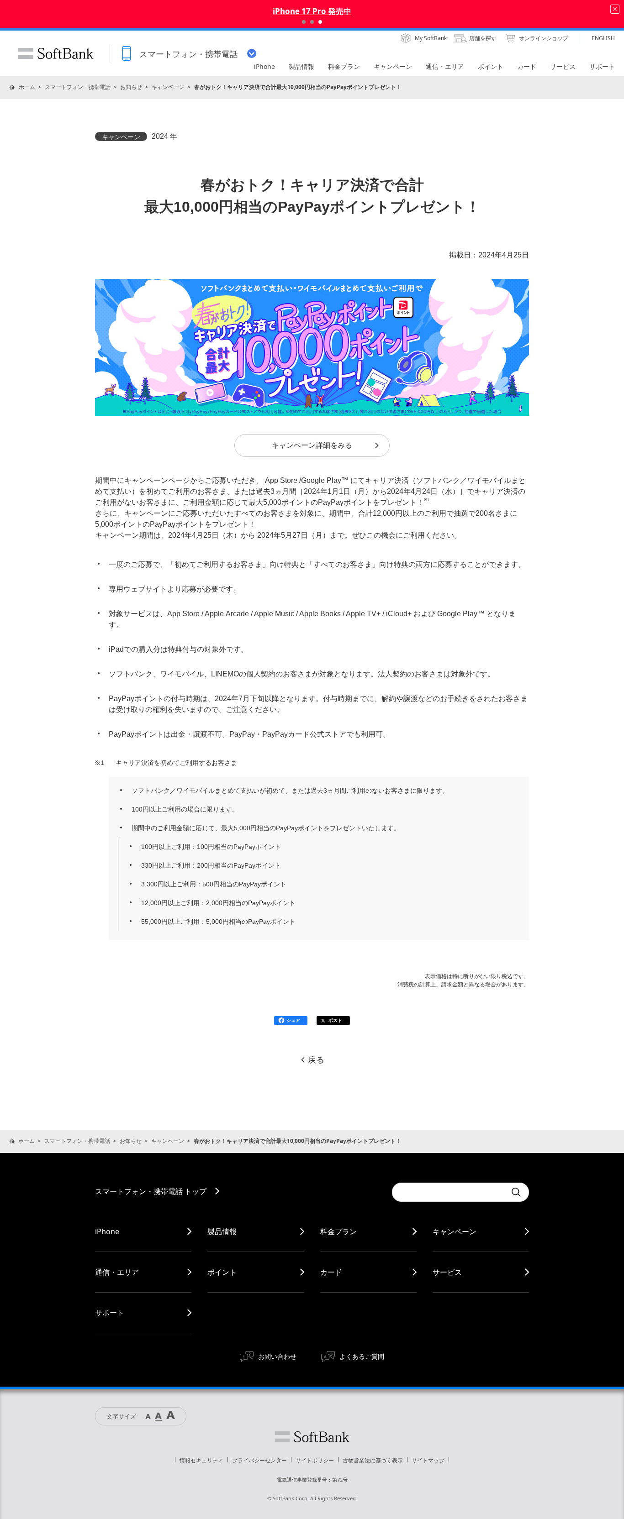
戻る (316, 1059)
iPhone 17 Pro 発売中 (312, 11)
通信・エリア (117, 1272)
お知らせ (131, 87)
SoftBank (55, 53)
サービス (447, 1272)
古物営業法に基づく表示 (373, 1460)
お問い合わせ (277, 1356)
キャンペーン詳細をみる (312, 445)
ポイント (222, 1272)
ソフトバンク (312, 1436)
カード (331, 1272)
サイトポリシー (315, 1460)
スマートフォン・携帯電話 (78, 87)
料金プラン (338, 1231)
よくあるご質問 (361, 1356)
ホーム (27, 87)
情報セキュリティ (201, 1460)
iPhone (107, 1231)
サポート (109, 1313)
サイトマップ (428, 1460)
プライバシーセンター (259, 1460)
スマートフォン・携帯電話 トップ (150, 1191)
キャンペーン (168, 87)
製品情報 (222, 1231)
